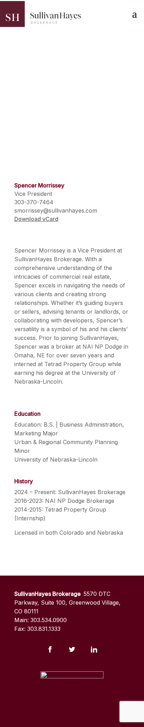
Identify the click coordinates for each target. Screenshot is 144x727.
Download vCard (36, 218)
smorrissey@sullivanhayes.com (55, 210)
